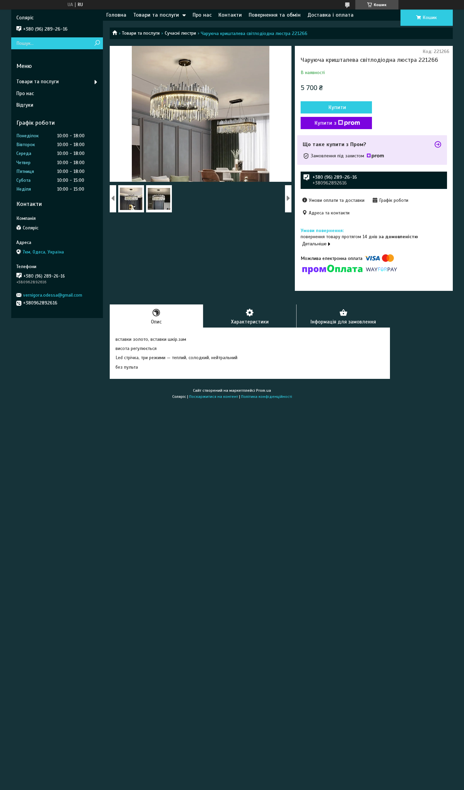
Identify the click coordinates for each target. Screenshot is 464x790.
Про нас (202, 15)
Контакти (230, 15)
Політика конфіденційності (266, 396)
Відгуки (24, 105)
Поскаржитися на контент (213, 396)
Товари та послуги (156, 15)
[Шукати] (97, 43)
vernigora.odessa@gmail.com (52, 295)
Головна (116, 15)
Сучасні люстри (180, 33)
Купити (337, 107)
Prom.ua (263, 390)
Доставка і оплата (330, 15)
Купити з (325, 123)
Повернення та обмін (275, 15)
